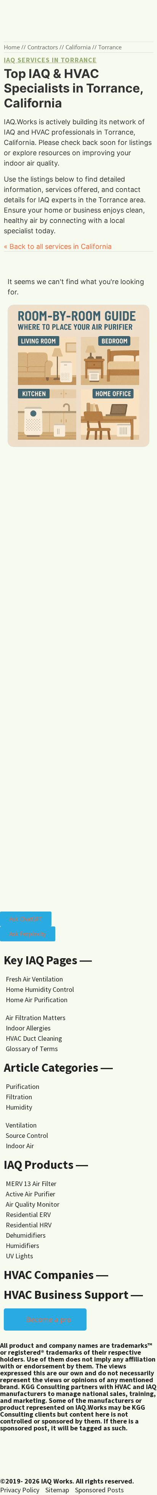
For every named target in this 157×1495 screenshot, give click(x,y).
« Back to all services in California (58, 246)
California (78, 47)
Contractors (42, 47)
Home (12, 47)
